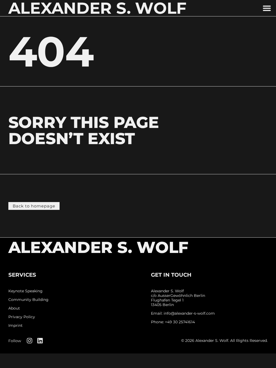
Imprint (15, 325)
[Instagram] (29, 341)
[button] (266, 8)
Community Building (28, 299)
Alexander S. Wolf (98, 247)
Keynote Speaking (25, 291)
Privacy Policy (21, 317)
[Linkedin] (40, 341)
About (14, 308)
